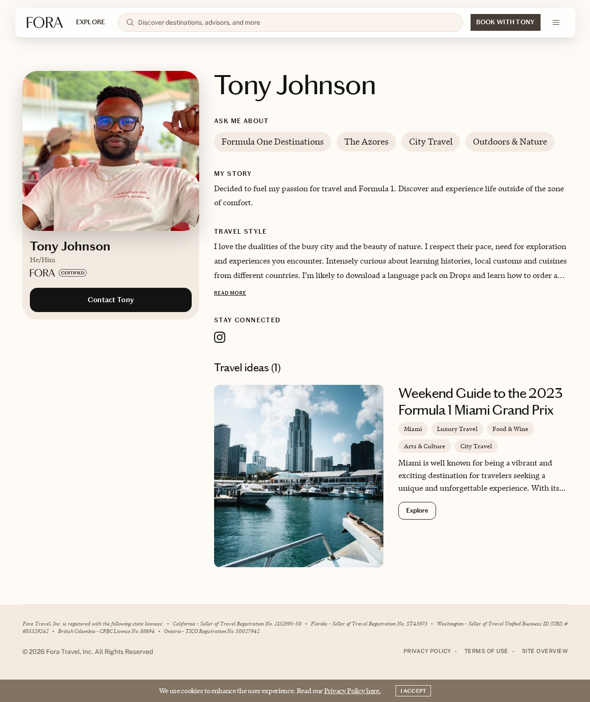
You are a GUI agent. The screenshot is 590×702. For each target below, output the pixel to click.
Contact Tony (111, 299)
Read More (230, 293)
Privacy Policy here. (352, 690)
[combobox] (296, 22)
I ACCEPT (413, 691)
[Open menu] (556, 22)
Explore (417, 510)
